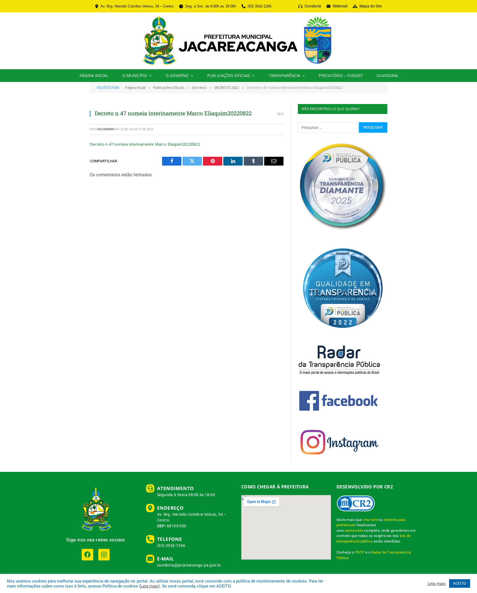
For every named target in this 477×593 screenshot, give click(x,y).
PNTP (360, 552)
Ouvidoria (387, 75)
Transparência (284, 75)
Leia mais (149, 586)
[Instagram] (104, 554)
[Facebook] (87, 554)
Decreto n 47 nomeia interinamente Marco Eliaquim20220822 (145, 144)
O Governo (177, 75)
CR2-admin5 (105, 129)
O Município (134, 75)
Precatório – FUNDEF (341, 75)
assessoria (354, 530)
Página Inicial (94, 75)
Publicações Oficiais (228, 75)
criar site (370, 520)
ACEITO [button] (459, 583)
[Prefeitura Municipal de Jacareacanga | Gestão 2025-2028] (238, 40)
